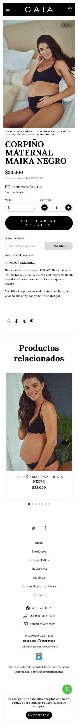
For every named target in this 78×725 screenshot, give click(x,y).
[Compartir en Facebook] (16, 321)
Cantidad (45, 200)
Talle (8, 200)
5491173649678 (42, 608)
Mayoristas (39, 569)
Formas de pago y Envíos (39, 586)
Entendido (39, 715)
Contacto (39, 595)
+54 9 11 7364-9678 (42, 616)
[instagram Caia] (33, 528)
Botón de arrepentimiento (47, 671)
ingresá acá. (22, 671)
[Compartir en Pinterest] (31, 321)
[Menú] (9, 9)
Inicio (8, 131)
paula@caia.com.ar (42, 624)
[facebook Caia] (45, 528)
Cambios (39, 577)
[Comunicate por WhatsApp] (67, 689)
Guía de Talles (39, 560)
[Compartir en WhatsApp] (8, 321)
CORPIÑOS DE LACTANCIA (53, 131)
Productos (39, 551)
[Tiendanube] (39, 641)
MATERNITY (24, 131)
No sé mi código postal (19, 254)
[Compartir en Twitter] (24, 321)
